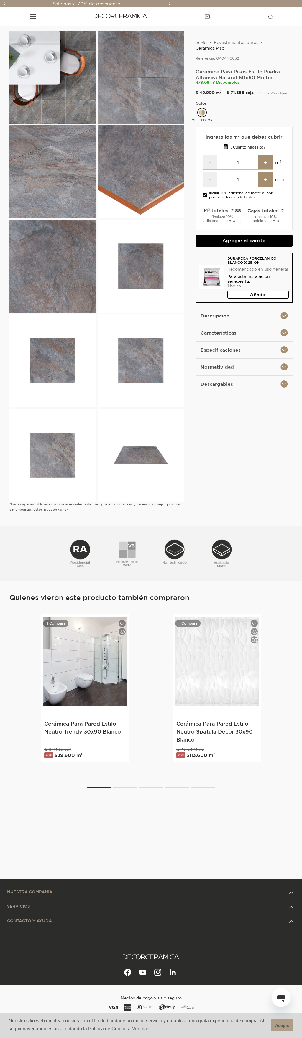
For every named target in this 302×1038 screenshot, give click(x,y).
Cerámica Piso (210, 48)
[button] (271, 16)
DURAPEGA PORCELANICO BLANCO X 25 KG (251, 260)
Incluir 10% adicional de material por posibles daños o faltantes (241, 195)
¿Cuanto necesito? (248, 147)
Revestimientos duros (236, 42)
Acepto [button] (282, 1025)
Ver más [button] (140, 1028)
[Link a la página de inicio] (201, 42)
